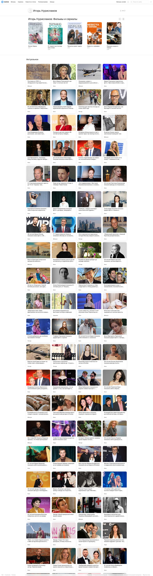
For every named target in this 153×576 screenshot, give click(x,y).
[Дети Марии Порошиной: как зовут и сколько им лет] (64, 76)
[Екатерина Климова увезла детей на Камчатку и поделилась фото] (64, 254)
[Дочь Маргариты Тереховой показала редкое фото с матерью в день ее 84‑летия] (115, 331)
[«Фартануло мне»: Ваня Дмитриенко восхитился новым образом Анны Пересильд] (38, 305)
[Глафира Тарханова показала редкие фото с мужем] (64, 331)
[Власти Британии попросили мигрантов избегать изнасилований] (38, 254)
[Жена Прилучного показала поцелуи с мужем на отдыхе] (89, 407)
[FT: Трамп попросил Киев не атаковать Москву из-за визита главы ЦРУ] (64, 229)
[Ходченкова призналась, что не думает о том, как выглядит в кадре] (64, 382)
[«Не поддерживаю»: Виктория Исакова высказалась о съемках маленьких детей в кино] (89, 178)
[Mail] (2, 2)
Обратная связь (146, 574)
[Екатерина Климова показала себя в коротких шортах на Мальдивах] (38, 203)
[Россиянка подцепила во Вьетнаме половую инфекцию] (64, 305)
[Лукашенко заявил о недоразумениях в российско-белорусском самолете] (89, 76)
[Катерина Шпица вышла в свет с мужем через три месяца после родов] (89, 127)
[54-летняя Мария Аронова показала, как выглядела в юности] (115, 254)
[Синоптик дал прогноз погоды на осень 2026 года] (89, 101)
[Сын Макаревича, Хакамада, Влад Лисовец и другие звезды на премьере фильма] (38, 152)
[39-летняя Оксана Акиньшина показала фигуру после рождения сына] (115, 356)
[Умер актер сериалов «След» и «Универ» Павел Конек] (64, 178)
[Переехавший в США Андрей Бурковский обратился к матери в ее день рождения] (64, 101)
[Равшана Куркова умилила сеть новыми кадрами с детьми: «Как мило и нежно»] (115, 534)
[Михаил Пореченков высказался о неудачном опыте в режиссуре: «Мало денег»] (115, 458)
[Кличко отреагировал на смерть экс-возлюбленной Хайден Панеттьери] (89, 152)
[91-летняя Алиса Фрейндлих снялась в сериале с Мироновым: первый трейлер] (38, 101)
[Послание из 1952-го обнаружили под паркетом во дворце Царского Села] (38, 76)
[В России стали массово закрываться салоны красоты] (115, 305)
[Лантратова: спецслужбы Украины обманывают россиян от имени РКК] (89, 509)
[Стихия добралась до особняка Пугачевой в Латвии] (38, 331)
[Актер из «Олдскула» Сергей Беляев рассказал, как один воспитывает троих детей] (38, 280)
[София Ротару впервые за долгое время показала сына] (64, 432)
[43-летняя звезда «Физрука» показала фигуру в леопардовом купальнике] (38, 483)
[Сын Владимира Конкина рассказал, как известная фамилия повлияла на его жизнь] (38, 127)
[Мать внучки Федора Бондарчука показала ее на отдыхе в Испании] (89, 458)
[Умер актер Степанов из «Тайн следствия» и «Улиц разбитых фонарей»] (89, 280)
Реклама (14, 574)
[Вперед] (123, 19)
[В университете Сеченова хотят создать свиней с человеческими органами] (38, 407)
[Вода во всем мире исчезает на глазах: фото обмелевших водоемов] (38, 356)
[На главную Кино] (6, 2)
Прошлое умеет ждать (74, 46)
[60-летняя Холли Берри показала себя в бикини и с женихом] (89, 331)
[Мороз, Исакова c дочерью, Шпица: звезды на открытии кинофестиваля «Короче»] (64, 483)
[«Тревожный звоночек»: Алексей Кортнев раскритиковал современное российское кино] (115, 229)
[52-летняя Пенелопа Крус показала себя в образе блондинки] (115, 382)
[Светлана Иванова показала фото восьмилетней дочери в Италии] (64, 407)
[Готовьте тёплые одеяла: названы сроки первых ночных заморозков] (89, 432)
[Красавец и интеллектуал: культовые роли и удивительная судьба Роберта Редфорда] (115, 509)
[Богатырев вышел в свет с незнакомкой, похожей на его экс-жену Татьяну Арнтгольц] (115, 280)
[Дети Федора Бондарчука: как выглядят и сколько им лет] (115, 101)
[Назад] (119, 19)
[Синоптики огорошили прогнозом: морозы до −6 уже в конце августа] (64, 356)
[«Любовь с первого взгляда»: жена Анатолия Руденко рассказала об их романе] (89, 203)
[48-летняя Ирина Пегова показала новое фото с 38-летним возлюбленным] (38, 229)
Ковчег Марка (32, 46)
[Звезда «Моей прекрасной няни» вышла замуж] (64, 509)
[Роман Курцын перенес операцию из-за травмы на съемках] (64, 458)
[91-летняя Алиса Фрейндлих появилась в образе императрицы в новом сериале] (115, 560)
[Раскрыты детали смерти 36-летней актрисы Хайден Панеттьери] (64, 127)
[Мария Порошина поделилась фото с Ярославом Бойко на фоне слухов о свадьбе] (115, 76)
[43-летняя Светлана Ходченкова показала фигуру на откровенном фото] (115, 178)
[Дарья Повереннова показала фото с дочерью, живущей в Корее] (64, 203)
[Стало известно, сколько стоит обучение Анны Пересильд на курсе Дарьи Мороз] (89, 305)
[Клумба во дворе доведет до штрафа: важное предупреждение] (89, 254)
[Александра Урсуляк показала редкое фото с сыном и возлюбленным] (115, 203)
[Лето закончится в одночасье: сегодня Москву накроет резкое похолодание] (89, 229)
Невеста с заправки (93, 46)
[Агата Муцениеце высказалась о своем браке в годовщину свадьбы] (89, 534)
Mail (3, 574)
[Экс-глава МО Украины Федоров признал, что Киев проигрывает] (38, 432)
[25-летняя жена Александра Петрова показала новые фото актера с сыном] (64, 152)
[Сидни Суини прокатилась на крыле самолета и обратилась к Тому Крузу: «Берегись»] (64, 560)
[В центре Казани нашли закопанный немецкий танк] (115, 127)
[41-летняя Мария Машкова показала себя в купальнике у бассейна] (38, 458)
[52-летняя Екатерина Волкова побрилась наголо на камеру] (38, 509)
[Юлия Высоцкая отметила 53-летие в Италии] (89, 356)
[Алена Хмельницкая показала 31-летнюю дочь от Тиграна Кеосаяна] (64, 280)
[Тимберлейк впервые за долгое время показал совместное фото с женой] (89, 560)
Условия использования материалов (132, 574)
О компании (7, 574)
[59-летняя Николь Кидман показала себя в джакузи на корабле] (115, 432)
